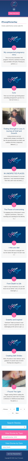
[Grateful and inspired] (14, 314)
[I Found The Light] (14, 387)
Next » (17, 413)
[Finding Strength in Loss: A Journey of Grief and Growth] (14, 127)
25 (12, 413)
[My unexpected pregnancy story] (14, 49)
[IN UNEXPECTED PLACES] (14, 168)
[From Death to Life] (14, 278)
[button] (14, 13)
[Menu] (14, 9)
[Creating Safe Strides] (14, 350)
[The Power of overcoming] (14, 205)
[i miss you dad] (14, 242)
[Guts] (14, 87)
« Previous (5, 409)
